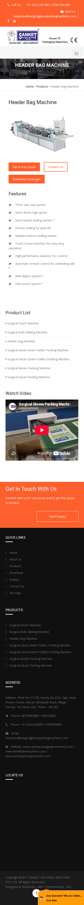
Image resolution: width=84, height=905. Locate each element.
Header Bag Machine (21, 341)
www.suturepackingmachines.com (28, 756)
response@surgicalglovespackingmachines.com (45, 16)
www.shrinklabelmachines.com (26, 751)
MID (40, 887)
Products (42, 86)
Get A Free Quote (24, 167)
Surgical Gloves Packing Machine (28, 368)
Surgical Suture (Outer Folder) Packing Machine (38, 359)
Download (16, 573)
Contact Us (55, 167)
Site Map (15, 593)
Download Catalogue (27, 179)
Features (17, 193)
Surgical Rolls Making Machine (27, 332)
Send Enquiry (57, 516)
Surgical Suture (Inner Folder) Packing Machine (38, 350)
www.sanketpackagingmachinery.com (47, 747)
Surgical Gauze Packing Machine (28, 377)
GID (68, 887)
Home (29, 86)
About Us (15, 559)
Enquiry (14, 579)
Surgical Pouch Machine (23, 323)
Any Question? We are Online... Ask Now (64, 898)
